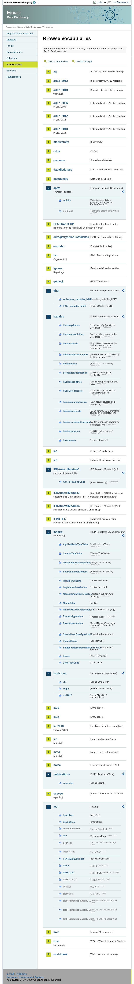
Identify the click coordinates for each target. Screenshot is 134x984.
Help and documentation (20, 33)
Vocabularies (14, 64)
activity (67, 200)
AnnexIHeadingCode (74, 482)
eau (65, 835)
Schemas (11, 58)
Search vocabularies (58, 61)
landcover (60, 673)
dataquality (60, 178)
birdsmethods (70, 343)
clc (64, 682)
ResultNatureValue (73, 623)
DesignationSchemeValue (76, 562)
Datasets (11, 39)
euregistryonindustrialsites (71, 237)
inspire (57, 531)
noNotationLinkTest (73, 859)
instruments (69, 440)
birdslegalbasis (71, 325)
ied (55, 460)
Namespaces (13, 76)
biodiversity (61, 141)
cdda (56, 151)
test (55, 806)
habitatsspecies (71, 431)
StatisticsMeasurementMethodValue (76, 647)
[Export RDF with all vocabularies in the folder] (123, 192)
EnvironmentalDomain (75, 571)
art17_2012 (60, 116)
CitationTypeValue (72, 553)
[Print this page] (106, 2)
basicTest (68, 815)
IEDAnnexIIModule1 (66, 469)
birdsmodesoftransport (75, 354)
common (59, 160)
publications (61, 774)
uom (56, 932)
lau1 (56, 707)
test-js (66, 865)
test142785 (68, 872)
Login (99, 2)
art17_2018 (60, 128)
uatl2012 (67, 695)
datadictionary (62, 169)
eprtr (56, 188)
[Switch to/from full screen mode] (110, 2)
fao (55, 255)
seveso (58, 793)
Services (11, 70)
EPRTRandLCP (63, 224)
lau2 (56, 716)
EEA (21, 2)
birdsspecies (70, 363)
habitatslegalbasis (73, 390)
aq (55, 71)
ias (55, 451)
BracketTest (69, 822)
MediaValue (69, 603)
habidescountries (72, 382)
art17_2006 (60, 103)
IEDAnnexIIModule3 (66, 492)
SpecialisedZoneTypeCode (76, 634)
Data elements (14, 52)
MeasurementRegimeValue (76, 594)
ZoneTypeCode (71, 662)
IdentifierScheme (72, 580)
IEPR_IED (59, 518)
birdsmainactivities (73, 334)
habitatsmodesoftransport (76, 422)
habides (58, 316)
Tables (10, 45)
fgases (57, 268)
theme (66, 656)
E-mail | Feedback (17, 973)
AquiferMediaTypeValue (75, 544)
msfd (56, 752)
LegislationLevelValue (75, 587)
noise (57, 765)
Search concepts (84, 61)
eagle (66, 688)
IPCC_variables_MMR (74, 306)
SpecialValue (70, 641)
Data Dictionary (33, 27)
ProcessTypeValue (73, 616)
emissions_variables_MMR (76, 299)
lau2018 (58, 726)
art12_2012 (60, 80)
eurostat (58, 246)
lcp (55, 739)
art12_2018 (60, 90)
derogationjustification (75, 372)
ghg (56, 290)
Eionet (20, 27)
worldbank (60, 954)
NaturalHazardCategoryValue (76, 609)
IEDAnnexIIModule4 (66, 506)
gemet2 (58, 281)
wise (56, 941)
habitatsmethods (72, 411)
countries (68, 783)
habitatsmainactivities (75, 402)
